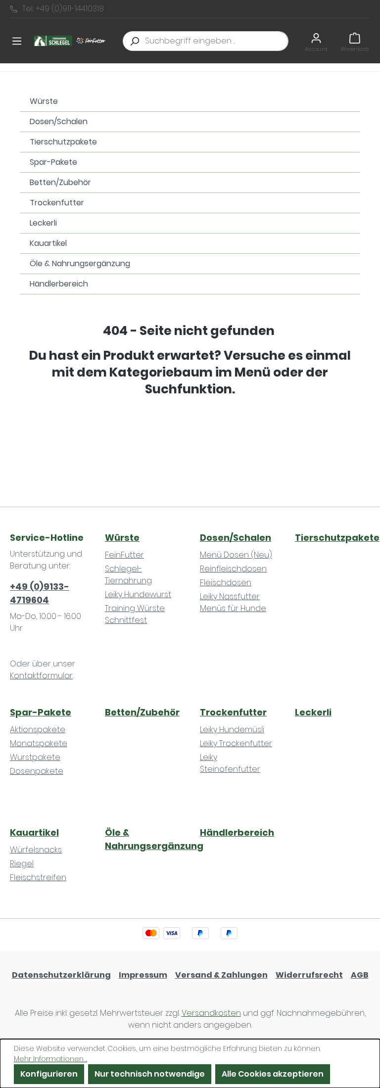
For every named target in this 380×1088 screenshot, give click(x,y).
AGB (360, 975)
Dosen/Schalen (59, 121)
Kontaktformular (41, 675)
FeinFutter (124, 555)
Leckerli (43, 223)
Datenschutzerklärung (61, 975)
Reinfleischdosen (233, 568)
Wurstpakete (35, 757)
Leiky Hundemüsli (232, 729)
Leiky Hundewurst (138, 594)
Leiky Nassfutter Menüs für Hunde (233, 602)
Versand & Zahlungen (221, 975)
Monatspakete (38, 743)
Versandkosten (211, 1013)
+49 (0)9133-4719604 (39, 593)
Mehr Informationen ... (50, 1059)
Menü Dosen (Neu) (236, 555)
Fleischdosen (225, 582)
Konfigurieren (49, 1074)
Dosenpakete (36, 771)
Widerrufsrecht (309, 975)
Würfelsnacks (36, 849)
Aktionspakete (37, 729)
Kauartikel (48, 243)
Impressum (143, 975)
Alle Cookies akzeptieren (273, 1074)
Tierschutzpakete (63, 141)
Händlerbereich (59, 283)
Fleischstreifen (38, 877)
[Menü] (17, 41)
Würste (44, 101)
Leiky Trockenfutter (236, 743)
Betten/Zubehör (60, 182)
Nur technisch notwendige (150, 1074)
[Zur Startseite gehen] (71, 41)
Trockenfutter (57, 202)
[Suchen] (134, 41)
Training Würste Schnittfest (135, 614)
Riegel (22, 863)
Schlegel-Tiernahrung (128, 574)
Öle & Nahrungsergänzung (80, 263)
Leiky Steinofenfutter (230, 763)
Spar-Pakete (53, 162)
